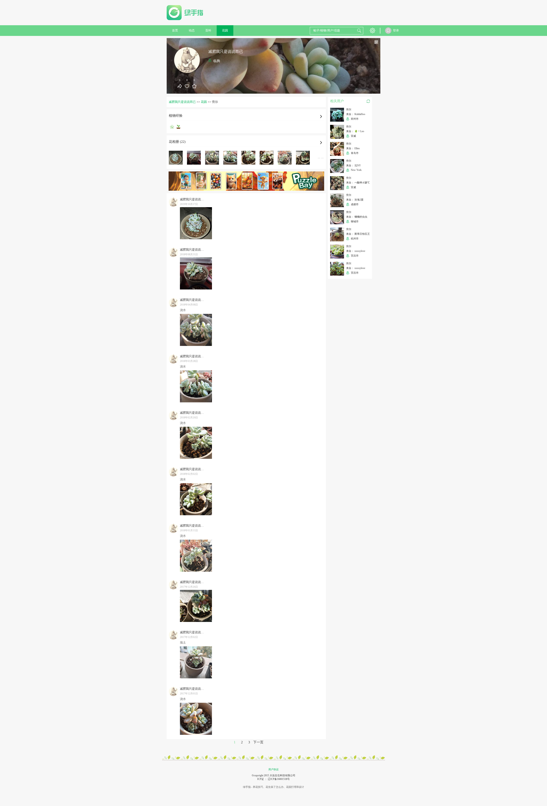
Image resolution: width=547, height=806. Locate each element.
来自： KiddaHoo (355, 114)
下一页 (258, 742)
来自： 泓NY (353, 165)
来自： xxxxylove (355, 250)
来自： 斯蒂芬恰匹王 (358, 233)
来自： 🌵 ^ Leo (355, 131)
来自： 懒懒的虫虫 (356, 216)
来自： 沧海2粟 (354, 199)
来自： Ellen (353, 148)
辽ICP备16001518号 (279, 779)
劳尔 (348, 109)
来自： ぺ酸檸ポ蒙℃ (358, 182)
